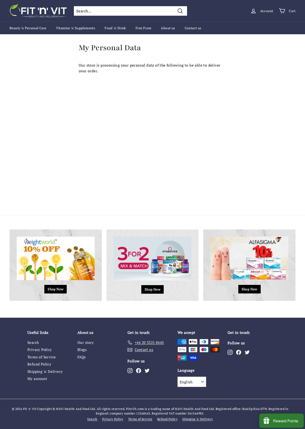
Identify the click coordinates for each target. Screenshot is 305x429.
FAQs (81, 357)
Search (33, 342)
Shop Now (55, 289)
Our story (85, 342)
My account (37, 378)
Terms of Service (41, 357)
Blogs (82, 349)
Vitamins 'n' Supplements (75, 28)
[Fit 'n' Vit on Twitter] (147, 370)
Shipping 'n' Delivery (45, 371)
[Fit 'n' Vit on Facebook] (138, 370)
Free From (144, 28)
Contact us (193, 28)
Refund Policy (39, 364)
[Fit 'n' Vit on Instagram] (129, 370)
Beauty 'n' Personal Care (28, 28)
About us (168, 28)
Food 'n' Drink (115, 28)
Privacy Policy (39, 349)
